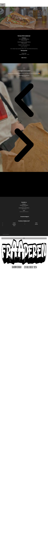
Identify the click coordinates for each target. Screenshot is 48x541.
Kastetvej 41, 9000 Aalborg (24, 39)
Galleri (36, 222)
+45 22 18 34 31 (24, 43)
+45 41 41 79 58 (24, 40)
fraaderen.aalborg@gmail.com (24, 211)
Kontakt (36, 224)
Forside (14, 222)
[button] (24, 100)
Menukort (14, 224)
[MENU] (2, 5)
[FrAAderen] (5, 4)
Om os (14, 225)
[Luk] (24, 238)
